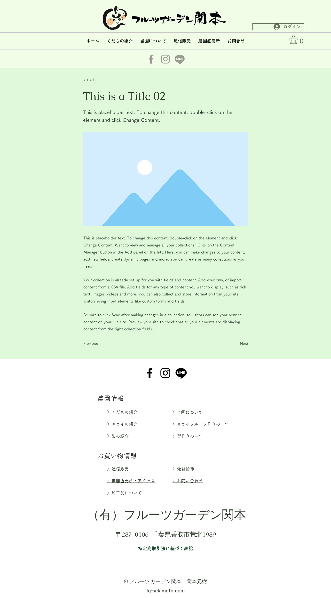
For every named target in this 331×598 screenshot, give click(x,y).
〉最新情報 (183, 469)
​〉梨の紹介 (118, 436)
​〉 (122, 412)
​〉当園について (187, 412)
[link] (298, 39)
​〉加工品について (124, 493)
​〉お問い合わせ (187, 480)
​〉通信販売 (118, 469)
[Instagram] (165, 373)
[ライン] (181, 373)
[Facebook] (149, 373)
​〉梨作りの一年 (188, 436)
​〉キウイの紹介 (122, 424)
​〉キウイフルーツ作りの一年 (200, 424)
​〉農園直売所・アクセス (131, 480)
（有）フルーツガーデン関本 (166, 515)
